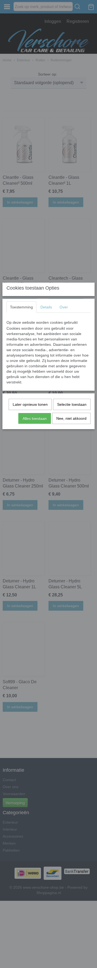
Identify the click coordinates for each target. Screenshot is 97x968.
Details (46, 307)
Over (64, 307)
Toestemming (21, 307)
